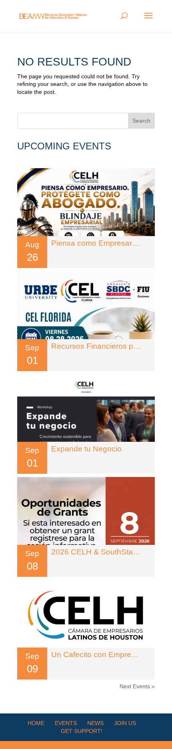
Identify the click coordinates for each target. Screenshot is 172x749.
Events (66, 723)
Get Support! (81, 731)
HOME (36, 723)
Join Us (125, 723)
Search (141, 120)
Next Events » (137, 686)
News (95, 723)
